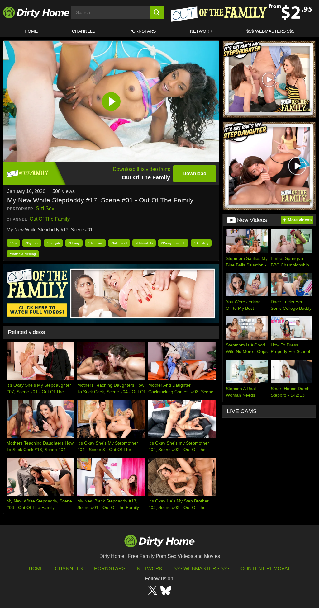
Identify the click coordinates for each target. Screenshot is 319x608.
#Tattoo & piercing (23, 254)
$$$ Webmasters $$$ (201, 568)
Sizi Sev (45, 208)
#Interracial (119, 243)
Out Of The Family (50, 219)
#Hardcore (95, 243)
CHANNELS (83, 31)
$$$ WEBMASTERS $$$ (270, 31)
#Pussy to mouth (173, 243)
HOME (31, 31)
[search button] (157, 12)
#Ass (13, 243)
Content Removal (265, 568)
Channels (69, 568)
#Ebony (73, 243)
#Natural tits (144, 243)
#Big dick (31, 243)
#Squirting (201, 243)
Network (201, 31)
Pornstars (142, 31)
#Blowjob (53, 243)
